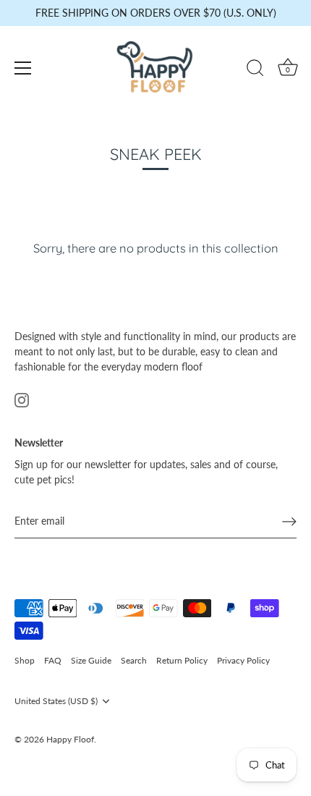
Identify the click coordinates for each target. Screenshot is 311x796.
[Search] (255, 70)
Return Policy (182, 660)
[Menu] (23, 68)
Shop (24, 660)
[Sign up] (289, 521)
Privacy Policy (243, 660)
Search (134, 660)
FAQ (52, 660)
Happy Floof (70, 739)
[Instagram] (21, 399)
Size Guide (91, 660)
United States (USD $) (56, 701)
